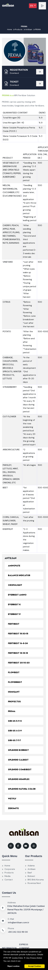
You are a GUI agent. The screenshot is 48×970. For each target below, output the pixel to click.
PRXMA (38, 29)
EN (32, 5)
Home (9, 29)
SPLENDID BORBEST (18, 750)
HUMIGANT (14, 692)
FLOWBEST (13, 672)
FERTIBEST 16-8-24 (18, 643)
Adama (31, 865)
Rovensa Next (34, 883)
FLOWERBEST (15, 682)
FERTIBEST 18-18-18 (18, 653)
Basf (30, 872)
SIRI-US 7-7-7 (14, 740)
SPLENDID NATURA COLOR (21, 789)
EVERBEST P (14, 614)
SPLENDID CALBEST (18, 759)
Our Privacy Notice (34, 958)
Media (7, 876)
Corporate (10, 869)
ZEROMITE (13, 808)
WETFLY (12, 798)
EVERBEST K (14, 604)
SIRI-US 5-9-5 (15, 721)
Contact (9, 879)
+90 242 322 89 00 (18, 931)
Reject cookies (13, 966)
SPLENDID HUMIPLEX (18, 779)
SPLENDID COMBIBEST (19, 769)
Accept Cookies (34, 966)
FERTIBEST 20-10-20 (19, 662)
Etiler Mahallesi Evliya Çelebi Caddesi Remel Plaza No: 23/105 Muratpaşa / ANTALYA (26, 909)
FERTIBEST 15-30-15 (18, 633)
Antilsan (28, 29)
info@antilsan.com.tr (18, 922)
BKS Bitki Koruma (36, 879)
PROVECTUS (14, 701)
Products (18, 29)
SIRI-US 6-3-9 (15, 730)
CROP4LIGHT (15, 585)
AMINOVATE (14, 565)
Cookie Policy (17, 958)
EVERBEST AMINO (17, 594)
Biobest (31, 876)
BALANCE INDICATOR (19, 575)
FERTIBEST (13, 624)
